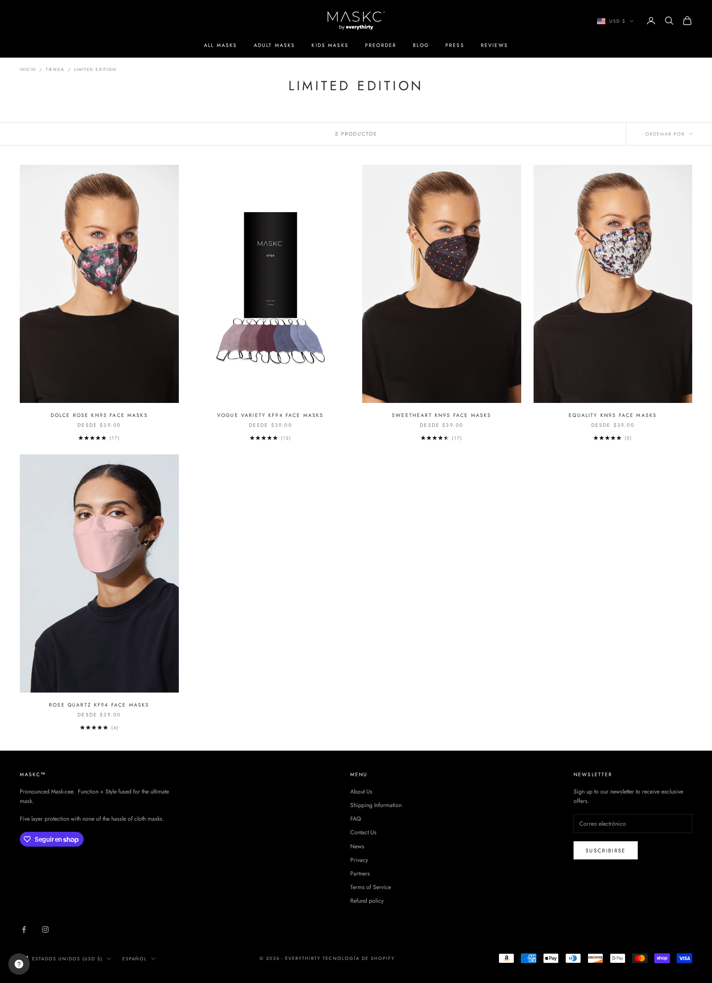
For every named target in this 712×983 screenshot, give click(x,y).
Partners (360, 873)
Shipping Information (376, 805)
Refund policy (367, 900)
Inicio (28, 69)
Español (135, 958)
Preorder (380, 45)
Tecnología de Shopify (359, 958)
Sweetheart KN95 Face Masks (441, 415)
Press (454, 45)
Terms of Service (370, 887)
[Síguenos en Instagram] (45, 929)
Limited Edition (95, 69)
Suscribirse (606, 850)
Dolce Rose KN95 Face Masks (99, 415)
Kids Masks (330, 45)
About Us (361, 791)
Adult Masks (274, 45)
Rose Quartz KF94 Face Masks (99, 705)
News (357, 846)
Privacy (359, 860)
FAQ (355, 818)
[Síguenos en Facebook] (24, 929)
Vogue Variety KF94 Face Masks (270, 415)
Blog (421, 45)
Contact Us (363, 832)
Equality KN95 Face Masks (613, 415)
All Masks (220, 45)
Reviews (494, 45)
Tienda (55, 69)
